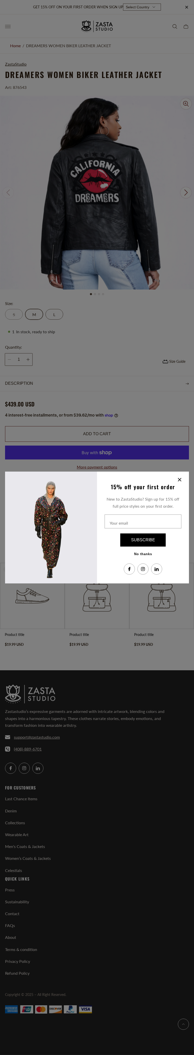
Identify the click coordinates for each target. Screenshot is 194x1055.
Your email (119, 523)
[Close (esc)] (179, 479)
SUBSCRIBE (143, 540)
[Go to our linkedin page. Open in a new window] (156, 569)
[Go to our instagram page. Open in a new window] (143, 569)
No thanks (143, 554)
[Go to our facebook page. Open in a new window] (129, 569)
